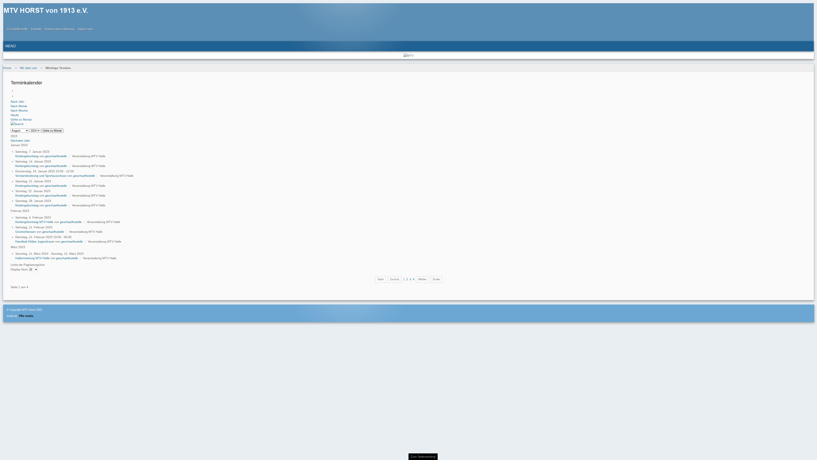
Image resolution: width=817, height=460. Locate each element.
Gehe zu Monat (21, 119)
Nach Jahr (17, 101)
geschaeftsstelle (56, 156)
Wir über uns (28, 68)
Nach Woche (19, 110)
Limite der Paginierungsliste (28, 264)
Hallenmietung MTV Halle (32, 258)
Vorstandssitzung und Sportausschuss (41, 175)
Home (7, 68)
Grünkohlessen (25, 231)
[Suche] (17, 124)
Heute (15, 115)
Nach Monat (19, 106)
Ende (436, 279)
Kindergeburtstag (27, 156)
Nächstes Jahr (20, 140)
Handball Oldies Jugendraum (34, 241)
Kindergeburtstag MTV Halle (34, 222)
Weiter (422, 279)
